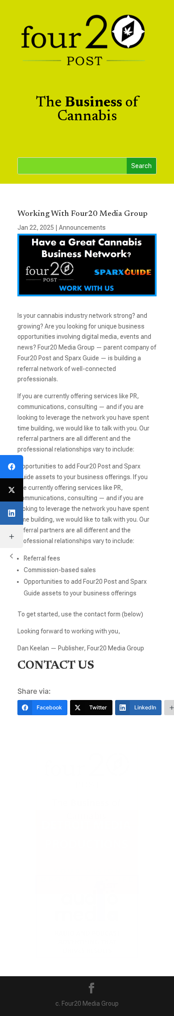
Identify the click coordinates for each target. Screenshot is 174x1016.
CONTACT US (55, 666)
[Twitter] (11, 490)
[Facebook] (11, 466)
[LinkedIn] (11, 513)
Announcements (82, 227)
